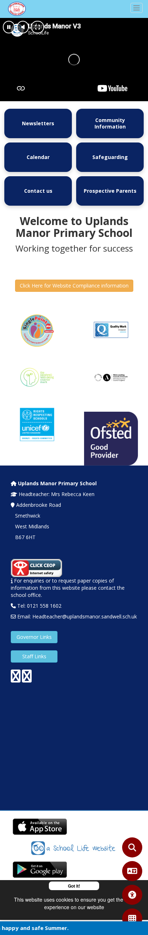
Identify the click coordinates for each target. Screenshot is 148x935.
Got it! (74, 886)
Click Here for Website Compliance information (74, 285)
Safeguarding (110, 157)
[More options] (132, 918)
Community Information (110, 123)
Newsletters (38, 123)
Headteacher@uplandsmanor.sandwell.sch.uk (84, 616)
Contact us (38, 190)
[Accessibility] (132, 895)
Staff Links (34, 656)
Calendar (38, 157)
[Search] (132, 847)
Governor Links (34, 637)
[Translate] (132, 871)
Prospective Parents (110, 190)
